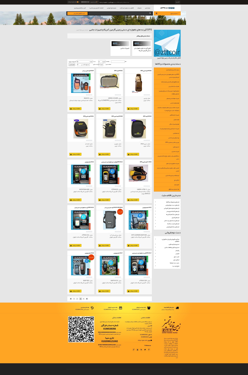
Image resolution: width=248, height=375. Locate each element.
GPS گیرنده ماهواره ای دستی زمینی (82, 207)
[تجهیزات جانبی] (120, 43)
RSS (141, 349)
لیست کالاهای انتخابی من (79, 13)
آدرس (149, 326)
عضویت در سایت (103, 2)
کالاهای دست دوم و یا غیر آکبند (127, 8)
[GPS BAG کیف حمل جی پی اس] (109, 220)
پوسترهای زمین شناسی (173, 138)
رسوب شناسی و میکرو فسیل (172, 70)
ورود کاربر (111, 2)
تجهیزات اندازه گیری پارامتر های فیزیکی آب (169, 128)
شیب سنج (176, 256)
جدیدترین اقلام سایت (171, 195)
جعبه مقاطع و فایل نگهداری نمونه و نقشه (170, 82)
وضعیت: (107, 61)
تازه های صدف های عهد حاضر (171, 220)
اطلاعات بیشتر (133, 108)
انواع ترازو (176, 184)
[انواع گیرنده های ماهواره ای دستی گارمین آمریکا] (142, 43)
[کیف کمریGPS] (80, 128)
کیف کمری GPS (144, 71)
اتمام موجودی (88, 162)
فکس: (150, 337)
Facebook (148, 349)
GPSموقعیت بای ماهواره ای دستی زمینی (110, 162)
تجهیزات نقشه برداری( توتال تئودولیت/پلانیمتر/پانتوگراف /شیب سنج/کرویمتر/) (168, 109)
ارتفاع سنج (176, 180)
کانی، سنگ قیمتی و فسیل (80, 8)
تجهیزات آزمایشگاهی (174, 115)
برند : (94, 61)
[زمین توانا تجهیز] (167, 8)
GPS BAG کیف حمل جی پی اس (114, 207)
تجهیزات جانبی (125, 48)
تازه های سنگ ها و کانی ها (172, 214)
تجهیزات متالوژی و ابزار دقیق (172, 163)
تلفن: (149, 335)
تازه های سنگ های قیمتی (173, 226)
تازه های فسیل (175, 217)
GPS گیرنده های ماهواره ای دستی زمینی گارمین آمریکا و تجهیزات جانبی (152, 18)
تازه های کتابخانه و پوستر (172, 211)
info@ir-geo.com (72, 2)
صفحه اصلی (147, 8)
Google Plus (133, 349)
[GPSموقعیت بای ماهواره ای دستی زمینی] (109, 174)
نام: (125, 61)
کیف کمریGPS (86, 116)
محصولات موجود (72, 62)
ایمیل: (148, 340)
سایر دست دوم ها (174, 262)
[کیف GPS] (109, 80)
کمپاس (177, 253)
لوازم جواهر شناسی (174, 103)
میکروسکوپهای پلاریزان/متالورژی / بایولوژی (170, 240)
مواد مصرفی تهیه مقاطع (174, 189)
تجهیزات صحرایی (175, 151)
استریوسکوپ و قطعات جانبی (171, 247)
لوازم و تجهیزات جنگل (174, 124)
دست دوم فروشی (173, 232)
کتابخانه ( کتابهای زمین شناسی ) (96, 8)
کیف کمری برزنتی (86, 71)
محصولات (139, 8)
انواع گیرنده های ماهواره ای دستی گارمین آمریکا (142, 49)
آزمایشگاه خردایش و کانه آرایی (172, 175)
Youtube (137, 349)
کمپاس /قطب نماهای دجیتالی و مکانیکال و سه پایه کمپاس (168, 169)
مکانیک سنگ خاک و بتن (174, 86)
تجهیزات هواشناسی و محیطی (173, 98)
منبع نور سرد (175, 266)
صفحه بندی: (108, 64)
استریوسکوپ (176, 147)
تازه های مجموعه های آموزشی (171, 208)
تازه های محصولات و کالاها (172, 202)
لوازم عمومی (176, 119)
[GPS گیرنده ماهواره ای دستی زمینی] (80, 220)
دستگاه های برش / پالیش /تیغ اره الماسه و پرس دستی (168, 157)
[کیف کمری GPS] (138, 83)
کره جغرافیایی (176, 133)
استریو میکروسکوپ (174, 244)
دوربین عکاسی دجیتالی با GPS (172, 142)
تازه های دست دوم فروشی (172, 205)
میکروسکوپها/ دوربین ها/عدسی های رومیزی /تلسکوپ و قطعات (169, 92)
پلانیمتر (177, 250)
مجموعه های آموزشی (111, 8)
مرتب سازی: (95, 64)
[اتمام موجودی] (80, 174)
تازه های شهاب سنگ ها (173, 223)
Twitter (145, 349)
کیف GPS (116, 71)
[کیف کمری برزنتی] (80, 83)
